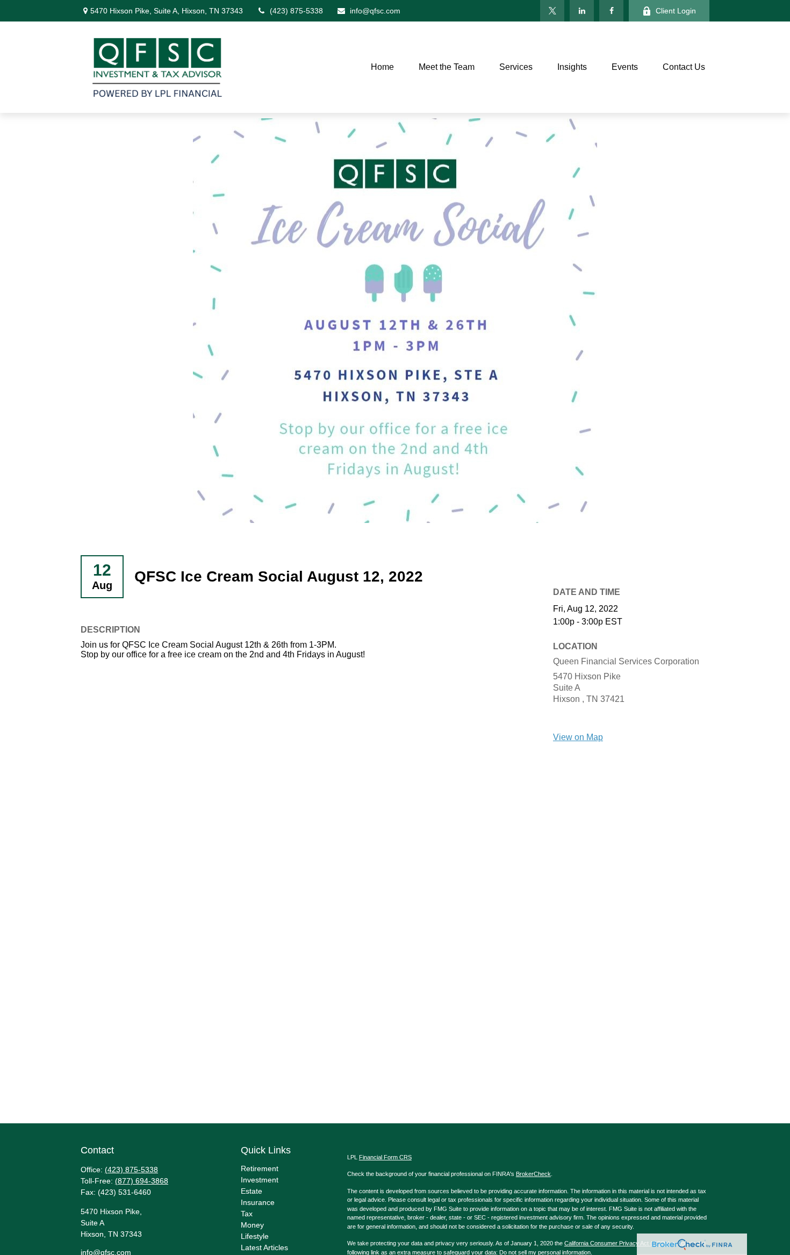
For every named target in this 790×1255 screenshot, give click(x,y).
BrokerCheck (533, 1174)
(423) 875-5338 (296, 10)
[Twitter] (552, 10)
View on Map (578, 737)
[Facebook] (611, 10)
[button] (382, 67)
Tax (247, 1213)
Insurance (258, 1202)
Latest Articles (264, 1247)
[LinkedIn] (582, 10)
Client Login (676, 10)
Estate (251, 1191)
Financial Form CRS (385, 1157)
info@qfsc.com (375, 10)
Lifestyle (255, 1236)
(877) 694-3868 (141, 1181)
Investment (259, 1179)
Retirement (259, 1168)
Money (252, 1225)
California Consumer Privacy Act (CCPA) (617, 1243)
